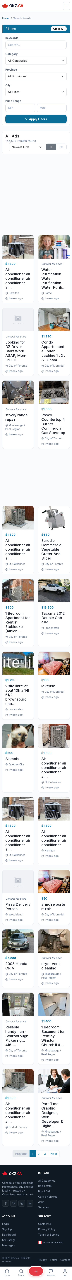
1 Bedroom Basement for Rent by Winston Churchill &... (53, 1036)
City (8, 85)
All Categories (46, 1180)
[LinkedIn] (30, 1203)
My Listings (9, 1239)
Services (43, 1207)
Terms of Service (48, 1234)
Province (11, 69)
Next (53, 1154)
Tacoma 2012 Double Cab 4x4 (53, 617)
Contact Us (45, 1223)
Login (5, 1223)
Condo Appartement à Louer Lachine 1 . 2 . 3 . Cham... (53, 351)
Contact (65, 1259)
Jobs (41, 1202)
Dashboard (9, 1234)
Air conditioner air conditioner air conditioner (53, 838)
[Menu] (66, 6)
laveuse (48, 686)
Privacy (42, 1259)
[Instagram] (21, 1203)
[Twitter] (13, 1203)
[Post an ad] (36, 1271)
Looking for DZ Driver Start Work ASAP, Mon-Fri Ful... (16, 351)
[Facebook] (5, 1203)
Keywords (11, 37)
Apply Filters (38, 119)
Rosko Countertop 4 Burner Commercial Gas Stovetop (53, 424)
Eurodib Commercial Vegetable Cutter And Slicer (51, 549)
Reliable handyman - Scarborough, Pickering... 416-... (17, 1036)
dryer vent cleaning (50, 966)
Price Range (13, 100)
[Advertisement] (36, 195)
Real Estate (45, 1185)
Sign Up (7, 1229)
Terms (53, 1259)
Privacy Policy (46, 1229)
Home (5, 18)
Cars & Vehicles (47, 1196)
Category (11, 53)
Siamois (12, 759)
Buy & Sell (44, 1191)
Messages (8, 1245)
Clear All (58, 28)
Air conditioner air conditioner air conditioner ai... (17, 278)
